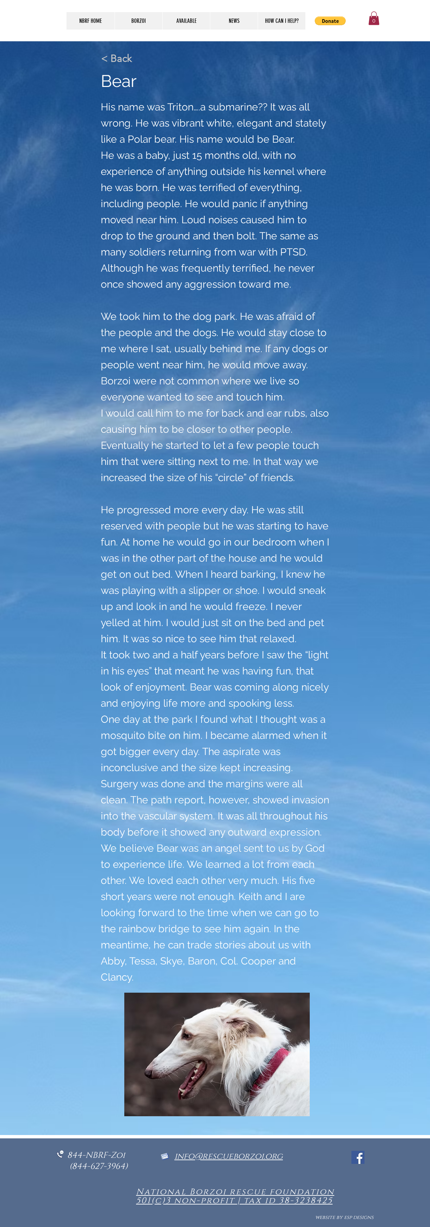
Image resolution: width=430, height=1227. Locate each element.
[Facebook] (357, 1157)
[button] (374, 18)
